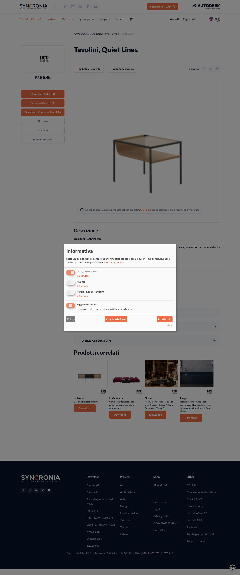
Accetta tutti (164, 319)
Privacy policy (115, 262)
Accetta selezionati (116, 319)
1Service (82, 285)
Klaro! (169, 325)
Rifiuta (70, 319)
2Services (83, 275)
